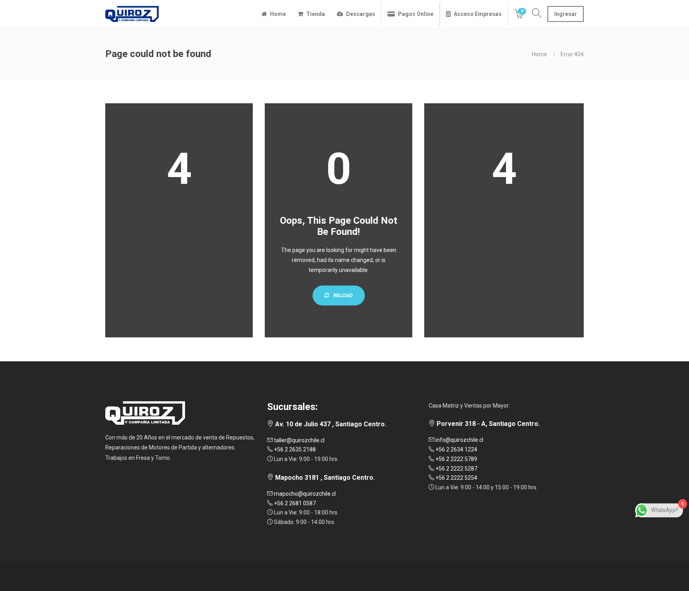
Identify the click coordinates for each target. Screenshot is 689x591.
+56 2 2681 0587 (294, 503)
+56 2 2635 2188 (294, 449)
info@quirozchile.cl (458, 440)
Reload (342, 295)
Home (278, 14)
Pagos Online (415, 14)
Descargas (360, 14)
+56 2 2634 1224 (455, 449)
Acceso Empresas (478, 14)
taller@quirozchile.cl (299, 440)
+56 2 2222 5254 (455, 478)
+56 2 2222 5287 (455, 468)
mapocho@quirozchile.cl (304, 494)
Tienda (315, 14)
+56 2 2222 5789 (455, 459)
